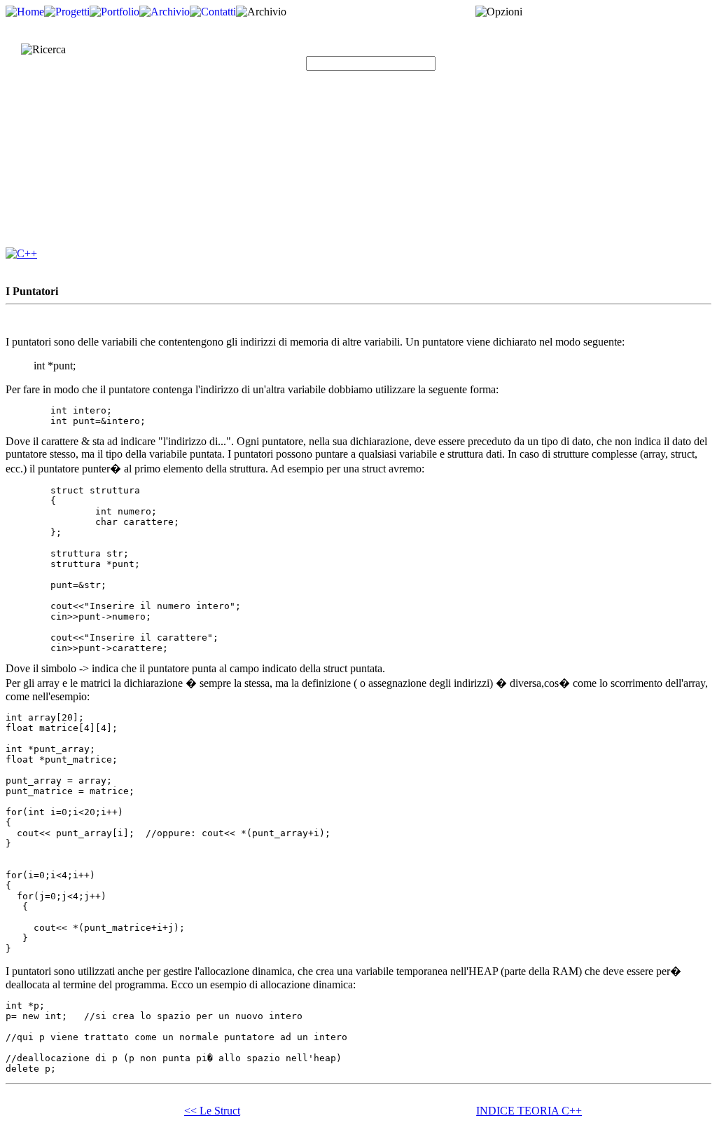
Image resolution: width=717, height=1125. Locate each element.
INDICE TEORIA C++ (529, 1111)
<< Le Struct (212, 1111)
